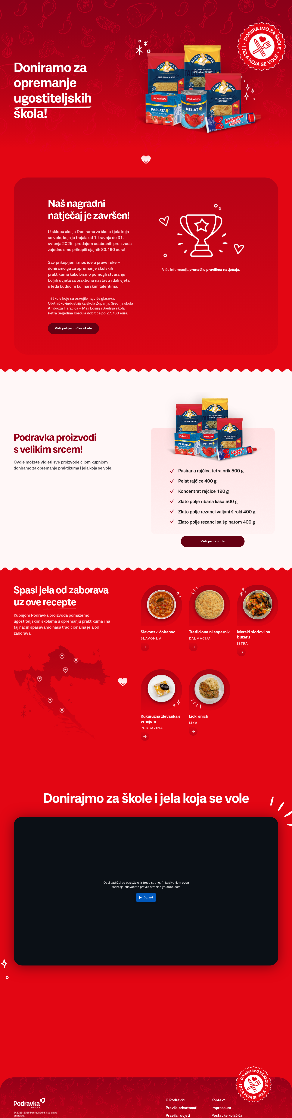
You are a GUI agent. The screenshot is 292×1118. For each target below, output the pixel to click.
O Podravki (175, 1100)
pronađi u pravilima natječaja (214, 270)
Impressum (221, 1108)
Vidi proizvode (213, 541)
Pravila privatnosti (181, 1108)
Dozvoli (148, 897)
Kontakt (218, 1100)
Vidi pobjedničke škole (73, 328)
